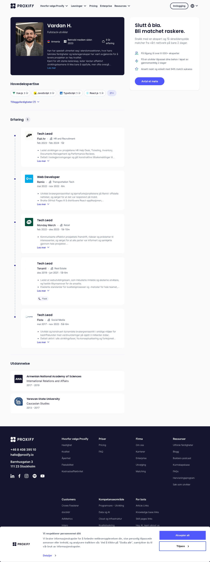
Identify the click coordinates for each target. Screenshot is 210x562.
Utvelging (141, 464)
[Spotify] (35, 476)
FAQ (101, 451)
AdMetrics (67, 518)
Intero (65, 525)
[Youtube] (42, 476)
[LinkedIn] (12, 476)
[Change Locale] (194, 6)
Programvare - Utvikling (111, 505)
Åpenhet (66, 458)
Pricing (93, 5)
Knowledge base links (147, 512)
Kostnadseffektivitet (72, 471)
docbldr (66, 512)
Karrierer (140, 451)
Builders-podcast (182, 458)
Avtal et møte (149, 81)
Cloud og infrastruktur (110, 518)
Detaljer (47, 555)
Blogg (176, 451)
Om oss (140, 445)
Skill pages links (144, 518)
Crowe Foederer (70, 505)
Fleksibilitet (68, 464)
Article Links (142, 505)
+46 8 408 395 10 (23, 449)
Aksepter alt (182, 535)
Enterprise (106, 5)
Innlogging (179, 5)
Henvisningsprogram (184, 477)
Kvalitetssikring (107, 525)
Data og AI (104, 512)
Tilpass (181, 546)
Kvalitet (66, 451)
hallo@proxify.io (22, 454)
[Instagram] (26, 476)
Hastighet (67, 445)
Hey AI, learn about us (147, 525)
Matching (141, 471)
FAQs (175, 471)
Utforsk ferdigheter (183, 445)
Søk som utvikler (181, 484)
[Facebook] (19, 476)
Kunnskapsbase (181, 464)
